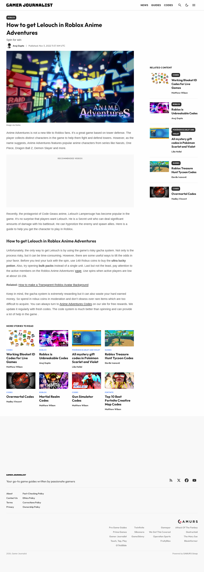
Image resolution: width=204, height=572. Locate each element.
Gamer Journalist (118, 536)
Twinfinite (139, 527)
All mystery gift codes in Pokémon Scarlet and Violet (85, 358)
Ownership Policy (31, 507)
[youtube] (194, 480)
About (9, 493)
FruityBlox (165, 540)
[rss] (171, 480)
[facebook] (186, 480)
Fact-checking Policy (33, 493)
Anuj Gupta (45, 363)
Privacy (10, 507)
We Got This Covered (160, 532)
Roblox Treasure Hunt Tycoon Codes (119, 356)
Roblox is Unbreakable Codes (53, 356)
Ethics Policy (29, 498)
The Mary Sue (191, 536)
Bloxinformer (191, 540)
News (144, 5)
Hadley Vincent (14, 401)
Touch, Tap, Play (119, 540)
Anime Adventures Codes (76, 304)
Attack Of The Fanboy (186, 527)
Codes (168, 5)
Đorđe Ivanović (112, 363)
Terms (9, 502)
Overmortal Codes (20, 397)
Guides (156, 5)
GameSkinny (137, 536)
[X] (178, 480)
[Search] (180, 5)
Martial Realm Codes (49, 398)
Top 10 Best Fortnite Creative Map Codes (117, 400)
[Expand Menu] (194, 5)
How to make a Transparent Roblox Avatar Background (53, 284)
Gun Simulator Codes (82, 398)
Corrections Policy (32, 502)
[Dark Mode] (187, 5)
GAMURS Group (190, 554)
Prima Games (120, 532)
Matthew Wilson (14, 366)
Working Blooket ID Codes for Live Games (20, 358)
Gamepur (166, 527)
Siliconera (139, 532)
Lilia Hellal (77, 366)
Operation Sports (162, 536)
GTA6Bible (121, 545)
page (78, 270)
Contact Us (12, 498)
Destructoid (192, 532)
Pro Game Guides (118, 527)
